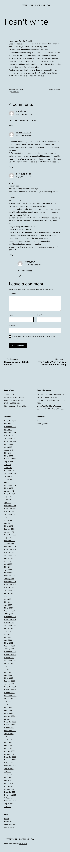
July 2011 (7, 497)
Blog (59, 89)
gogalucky (21, 111)
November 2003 (10, 725)
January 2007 (9, 614)
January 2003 (9, 754)
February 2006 (9, 646)
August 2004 (9, 698)
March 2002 (8, 783)
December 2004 (10, 687)
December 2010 (10, 505)
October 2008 (9, 552)
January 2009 (9, 543)
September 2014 (10, 473)
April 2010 (7, 523)
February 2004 (9, 716)
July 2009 (7, 538)
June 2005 (8, 669)
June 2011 (7, 500)
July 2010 (7, 517)
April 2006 (8, 640)
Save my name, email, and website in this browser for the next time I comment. (34, 338)
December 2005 (10, 652)
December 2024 (10, 427)
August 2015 (8, 462)
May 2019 (7, 453)
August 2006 (8, 628)
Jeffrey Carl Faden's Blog (35, 5)
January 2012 (9, 491)
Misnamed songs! (51, 397)
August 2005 (8, 663)
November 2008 (10, 549)
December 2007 (10, 582)
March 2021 (8, 444)
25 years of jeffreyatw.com (14, 397)
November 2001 (10, 795)
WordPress (23, 844)
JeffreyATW (15, 92)
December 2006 (10, 617)
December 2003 (10, 722)
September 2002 (10, 766)
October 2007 (9, 587)
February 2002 (9, 786)
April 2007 (8, 605)
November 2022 (10, 441)
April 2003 (8, 745)
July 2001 (7, 807)
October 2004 (9, 693)
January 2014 (9, 476)
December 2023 (10, 432)
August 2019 (8, 450)
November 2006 (10, 619)
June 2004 (8, 704)
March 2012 (8, 488)
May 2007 (7, 602)
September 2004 (10, 695)
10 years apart (9, 394)
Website (12, 326)
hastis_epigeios (23, 174)
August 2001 (8, 804)
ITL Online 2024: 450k (12, 403)
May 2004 (8, 707)
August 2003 (8, 734)
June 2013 (8, 479)
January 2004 (9, 719)
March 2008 (8, 573)
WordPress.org (9, 827)
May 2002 (8, 777)
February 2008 (9, 576)
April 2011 (7, 503)
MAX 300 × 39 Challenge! (13, 400)
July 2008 (7, 561)
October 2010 (9, 511)
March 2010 (8, 526)
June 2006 (8, 634)
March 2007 (8, 608)
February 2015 (9, 470)
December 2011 (9, 494)
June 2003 (8, 739)
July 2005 (7, 666)
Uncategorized (42, 424)
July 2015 (7, 465)
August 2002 (8, 769)
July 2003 (7, 736)
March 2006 (8, 643)
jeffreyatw (30, 262)
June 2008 (8, 564)
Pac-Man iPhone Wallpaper (51, 406)
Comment (13, 293)
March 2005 (8, 678)
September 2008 (10, 555)
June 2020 (8, 447)
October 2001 (9, 798)
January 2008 (9, 579)
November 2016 (10, 459)
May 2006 (8, 637)
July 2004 (7, 701)
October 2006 (9, 622)
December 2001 (10, 792)
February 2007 (9, 611)
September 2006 (10, 625)
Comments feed (10, 824)
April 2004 (8, 710)
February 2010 (9, 529)
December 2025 (10, 421)
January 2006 (9, 649)
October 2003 (9, 728)
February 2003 (9, 751)
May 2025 (8, 424)
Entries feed (8, 821)
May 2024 (8, 429)
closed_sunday (23, 132)
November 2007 (10, 584)
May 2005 (8, 672)
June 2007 (8, 599)
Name (11, 315)
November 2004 (10, 690)
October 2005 (9, 658)
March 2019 (8, 456)
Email (39, 315)
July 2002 (7, 771)
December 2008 (10, 546)
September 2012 (10, 485)
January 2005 (9, 684)
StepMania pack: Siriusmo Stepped (16, 406)
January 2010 (9, 532)
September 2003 (10, 731)
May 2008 (8, 567)
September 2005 (10, 660)
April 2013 (7, 482)
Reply (11, 125)
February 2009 (9, 541)
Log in (6, 819)
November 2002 (10, 760)
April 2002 (8, 780)
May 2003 (8, 742)
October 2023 (9, 435)
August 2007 (8, 593)
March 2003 (8, 748)
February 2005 (9, 681)
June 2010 (8, 520)
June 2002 (8, 774)
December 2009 (10, 535)
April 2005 (8, 675)
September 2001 (10, 801)
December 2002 (10, 757)
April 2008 (8, 570)
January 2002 (9, 789)
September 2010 (10, 514)
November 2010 (10, 508)
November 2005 (10, 655)
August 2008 (8, 558)
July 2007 (7, 596)
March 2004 (8, 713)
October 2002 (9, 763)
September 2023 (10, 438)
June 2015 (8, 468)
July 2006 (7, 631)
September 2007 (10, 590)
